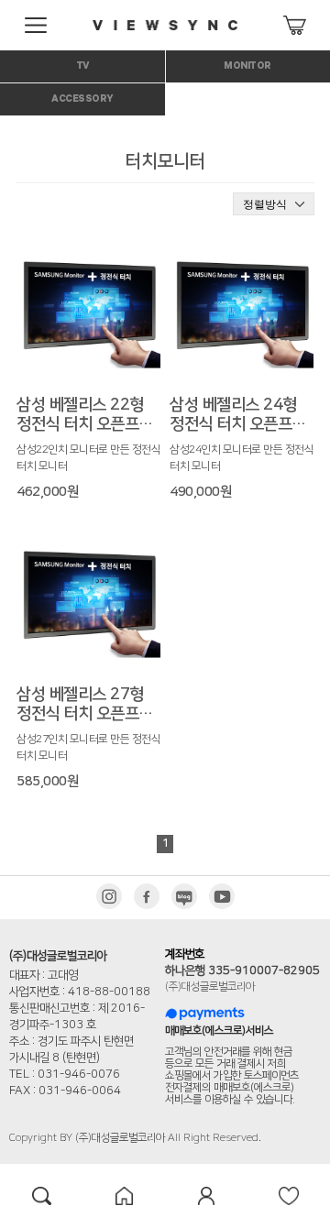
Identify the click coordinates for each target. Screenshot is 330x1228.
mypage (206, 1196)
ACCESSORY (82, 99)
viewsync (165, 25)
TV (83, 66)
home (123, 1196)
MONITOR (247, 66)
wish (289, 1196)
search (41, 1196)
